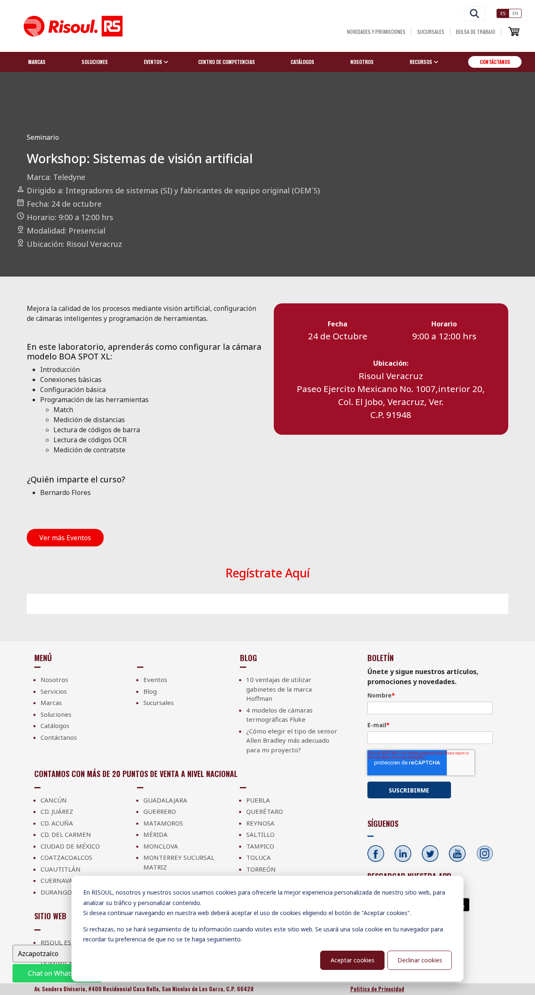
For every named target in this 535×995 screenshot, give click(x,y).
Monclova (160, 846)
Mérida (155, 834)
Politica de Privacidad (377, 989)
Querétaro (264, 811)
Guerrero (159, 811)
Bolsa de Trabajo (475, 31)
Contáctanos (495, 61)
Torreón (261, 869)
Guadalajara (165, 800)
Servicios (54, 691)
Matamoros (163, 823)
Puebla (258, 800)
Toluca (258, 857)
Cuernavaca (61, 880)
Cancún (54, 800)
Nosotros (362, 61)
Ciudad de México (70, 846)
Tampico (260, 846)
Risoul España (64, 942)
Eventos (155, 679)
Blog (150, 691)
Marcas (37, 61)
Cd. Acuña (57, 823)
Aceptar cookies (352, 960)
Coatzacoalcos (66, 857)
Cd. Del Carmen (66, 834)
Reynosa (260, 823)
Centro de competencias (226, 61)
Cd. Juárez (57, 811)
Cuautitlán (61, 869)
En (515, 13)
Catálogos (302, 61)
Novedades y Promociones (376, 31)
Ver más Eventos (65, 537)
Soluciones (95, 61)
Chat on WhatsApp (57, 973)
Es (503, 13)
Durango (56, 892)
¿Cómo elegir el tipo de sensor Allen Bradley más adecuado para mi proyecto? (291, 740)
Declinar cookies (419, 960)
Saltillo (260, 834)
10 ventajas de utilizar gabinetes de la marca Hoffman (279, 689)
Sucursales (430, 31)
